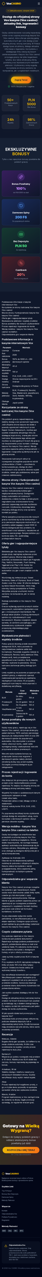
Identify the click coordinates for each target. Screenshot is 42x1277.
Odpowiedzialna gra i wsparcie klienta (18, 334)
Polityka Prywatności (9, 1217)
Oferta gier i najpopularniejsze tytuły (17, 318)
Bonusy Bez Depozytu (10, 1194)
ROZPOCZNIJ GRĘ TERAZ (21, 1150)
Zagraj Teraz (21, 80)
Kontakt (4, 1211)
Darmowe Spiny (7, 1197)
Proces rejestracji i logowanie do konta (18, 326)
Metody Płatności (8, 1200)
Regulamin (5, 1220)
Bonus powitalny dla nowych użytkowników (20, 324)
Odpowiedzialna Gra (9, 1214)
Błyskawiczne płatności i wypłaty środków (20, 321)
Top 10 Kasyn (7, 1191)
